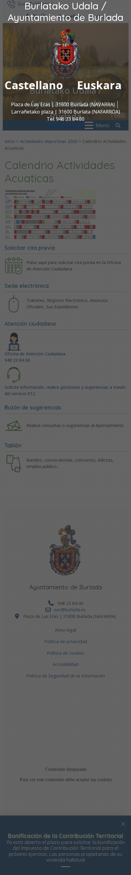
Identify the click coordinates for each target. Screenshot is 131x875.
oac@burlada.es (65, 126)
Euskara (99, 85)
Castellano (34, 85)
